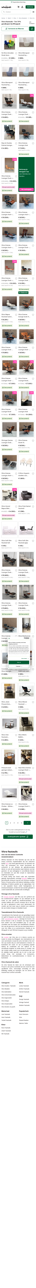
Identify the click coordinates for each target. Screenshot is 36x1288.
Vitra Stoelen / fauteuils (8, 986)
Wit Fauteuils (5, 1034)
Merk (9, 18)
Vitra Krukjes (5, 1001)
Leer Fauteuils (5, 1014)
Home (3, 18)
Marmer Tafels (23, 1023)
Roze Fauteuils (5, 1028)
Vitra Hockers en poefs (8, 1007)
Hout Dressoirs (23, 1014)
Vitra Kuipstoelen (6, 998)
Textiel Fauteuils (6, 1020)
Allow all (19, 662)
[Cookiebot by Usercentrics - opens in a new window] (24, 638)
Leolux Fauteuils (24, 986)
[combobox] (17, 12)
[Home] (8, 7)
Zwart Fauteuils (6, 1031)
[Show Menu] (33, 12)
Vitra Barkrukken (6, 992)
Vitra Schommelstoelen (8, 995)
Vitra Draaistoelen (6, 1004)
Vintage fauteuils (9, 897)
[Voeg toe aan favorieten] (16, 53)
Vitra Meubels (23, 18)
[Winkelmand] (18, 7)
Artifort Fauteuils (24, 989)
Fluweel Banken (24, 1020)
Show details (24, 658)
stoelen (6, 937)
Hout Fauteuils (5, 1017)
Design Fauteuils (24, 999)
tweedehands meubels (12, 919)
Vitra (14, 18)
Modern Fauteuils (24, 1005)
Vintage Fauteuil (24, 1002)
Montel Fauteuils (24, 992)
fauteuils (24, 878)
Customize (18, 666)
